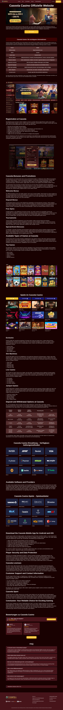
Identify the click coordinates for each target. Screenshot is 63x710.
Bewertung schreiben (51, 619)
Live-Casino (24, 298)
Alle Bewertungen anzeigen (31, 637)
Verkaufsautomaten (50, 298)
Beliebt (11, 298)
